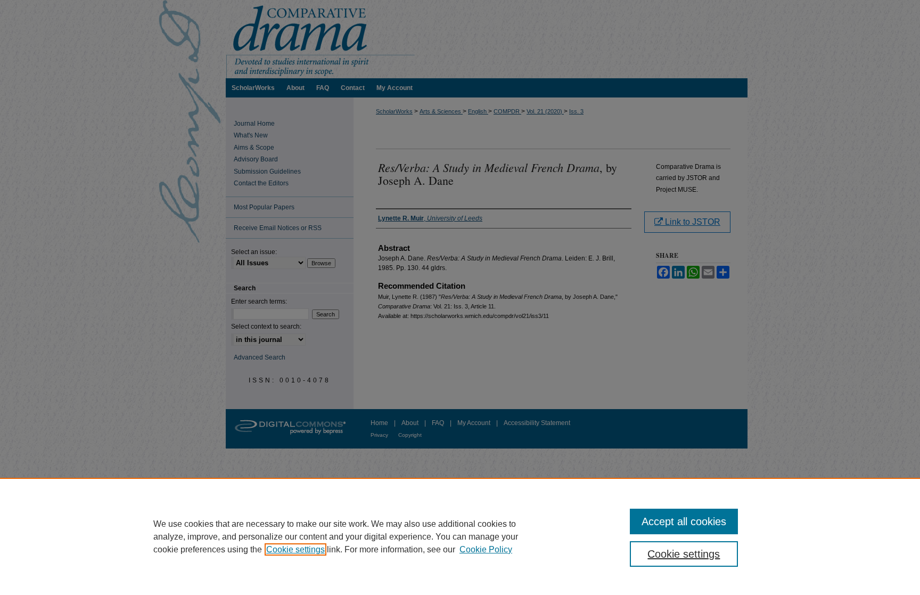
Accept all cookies (684, 521)
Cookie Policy (485, 549)
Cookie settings (295, 549)
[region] (460, 536)
